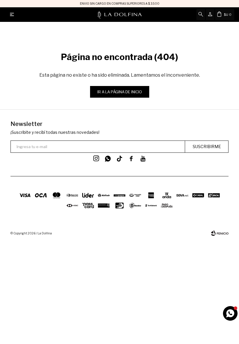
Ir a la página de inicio (119, 91)
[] (119, 158)
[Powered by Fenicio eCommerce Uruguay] (220, 233)
